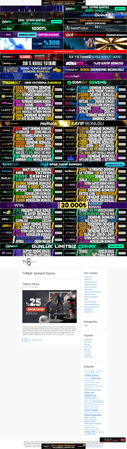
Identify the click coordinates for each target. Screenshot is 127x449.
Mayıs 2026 (87, 342)
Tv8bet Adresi (30, 284)
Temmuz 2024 (88, 356)
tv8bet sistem (96, 407)
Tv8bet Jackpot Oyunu (37, 339)
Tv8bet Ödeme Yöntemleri (92, 423)
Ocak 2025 (87, 354)
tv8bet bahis (95, 378)
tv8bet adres (97, 372)
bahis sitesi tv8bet (91, 370)
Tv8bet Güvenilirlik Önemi (91, 304)
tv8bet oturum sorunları (88, 407)
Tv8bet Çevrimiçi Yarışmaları (92, 292)
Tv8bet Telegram (91, 410)
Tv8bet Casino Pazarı (90, 287)
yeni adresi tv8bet (90, 434)
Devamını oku (70, 334)
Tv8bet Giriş (87, 279)
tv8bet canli (98, 382)
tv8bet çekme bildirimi (88, 425)
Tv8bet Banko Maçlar (90, 302)
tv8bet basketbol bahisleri (89, 380)
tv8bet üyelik (89, 431)
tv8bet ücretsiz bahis (88, 429)
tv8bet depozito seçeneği (89, 386)
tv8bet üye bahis (96, 429)
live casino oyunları (99, 370)
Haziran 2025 (88, 347)
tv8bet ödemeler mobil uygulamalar (90, 427)
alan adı (85, 370)
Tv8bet (25, 338)
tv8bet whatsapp (92, 414)
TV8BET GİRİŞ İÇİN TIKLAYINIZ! (63, 51)
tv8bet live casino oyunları (99, 404)
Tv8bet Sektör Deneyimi (91, 297)
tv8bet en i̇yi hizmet (88, 388)
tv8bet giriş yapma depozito (89, 400)
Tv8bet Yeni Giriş (89, 421)
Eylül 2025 (87, 344)
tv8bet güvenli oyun (88, 402)
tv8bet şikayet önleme (100, 431)
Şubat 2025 (87, 352)
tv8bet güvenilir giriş (99, 400)
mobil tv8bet (86, 372)
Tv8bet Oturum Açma (90, 284)
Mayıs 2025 (87, 349)
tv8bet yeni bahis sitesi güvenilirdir (90, 419)
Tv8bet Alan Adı (89, 312)
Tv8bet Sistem (88, 309)
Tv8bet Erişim (88, 289)
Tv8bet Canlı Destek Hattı (91, 307)
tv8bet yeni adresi (90, 417)
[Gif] (63, 123)
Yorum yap (26, 341)
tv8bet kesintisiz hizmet (88, 404)
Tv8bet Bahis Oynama (90, 282)
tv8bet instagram (98, 402)
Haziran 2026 (88, 339)
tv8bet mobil (86, 405)
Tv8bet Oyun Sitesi (89, 294)
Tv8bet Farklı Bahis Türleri (92, 390)
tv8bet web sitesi (97, 412)
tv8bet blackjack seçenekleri (89, 382)
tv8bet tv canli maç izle (88, 412)
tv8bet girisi (89, 392)
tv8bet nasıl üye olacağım (94, 405)
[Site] (31, 89)
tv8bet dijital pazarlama (98, 386)
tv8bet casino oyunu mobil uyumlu (90, 384)
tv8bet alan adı (87, 378)
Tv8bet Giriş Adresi (90, 398)
